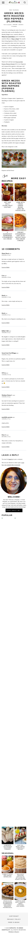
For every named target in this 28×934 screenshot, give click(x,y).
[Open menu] (3, 2)
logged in (10, 459)
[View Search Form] (24, 2)
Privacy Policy (14, 919)
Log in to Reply (6, 267)
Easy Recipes (16, 9)
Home (10, 9)
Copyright (14, 916)
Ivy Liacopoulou (8, 24)
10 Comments (14, 26)
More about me (13, 510)
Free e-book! (14, 922)
